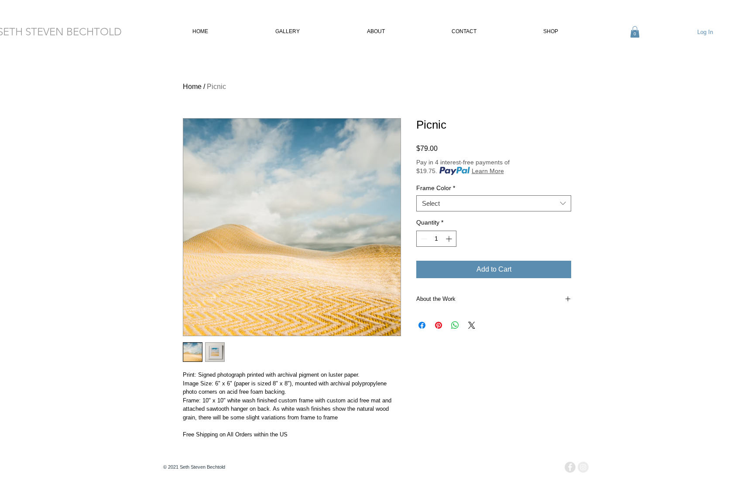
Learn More (488, 170)
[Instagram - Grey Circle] (583, 467)
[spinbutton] (436, 238)
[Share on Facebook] (422, 325)
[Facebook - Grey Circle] (570, 467)
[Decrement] (423, 238)
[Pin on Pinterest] (438, 325)
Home (192, 86)
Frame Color (435, 187)
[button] (261, 31)
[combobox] (493, 203)
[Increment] (449, 238)
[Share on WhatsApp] (455, 325)
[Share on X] (471, 325)
